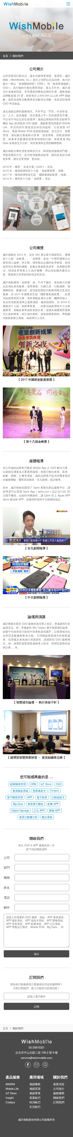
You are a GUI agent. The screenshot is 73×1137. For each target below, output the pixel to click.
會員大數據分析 (28, 817)
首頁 (5, 56)
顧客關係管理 (18, 784)
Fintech (54, 790)
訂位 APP (39, 810)
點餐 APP (53, 804)
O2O (59, 784)
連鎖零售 (35, 1093)
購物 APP (54, 810)
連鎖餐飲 (35, 1084)
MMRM (10, 1084)
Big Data (18, 804)
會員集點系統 (20, 790)
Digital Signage (20, 810)
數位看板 (47, 817)
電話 (7, 897)
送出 (36, 954)
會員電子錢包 (35, 804)
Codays (10, 1102)
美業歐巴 (35, 1098)
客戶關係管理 (15, 797)
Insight (10, 1098)
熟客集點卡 (39, 790)
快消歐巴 (35, 1102)
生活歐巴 (35, 1107)
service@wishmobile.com (36, 1058)
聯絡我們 (58, 1098)
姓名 (7, 887)
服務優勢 (58, 1093)
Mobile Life (12, 1088)
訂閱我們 (58, 1102)
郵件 (7, 907)
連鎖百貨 (35, 1088)
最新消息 (58, 1084)
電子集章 (42, 797)
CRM (33, 784)
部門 (7, 867)
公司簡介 (58, 1088)
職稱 (7, 877)
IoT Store (46, 784)
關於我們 (18, 56)
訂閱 (36, 1006)
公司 (7, 857)
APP (29, 797)
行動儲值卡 (58, 797)
